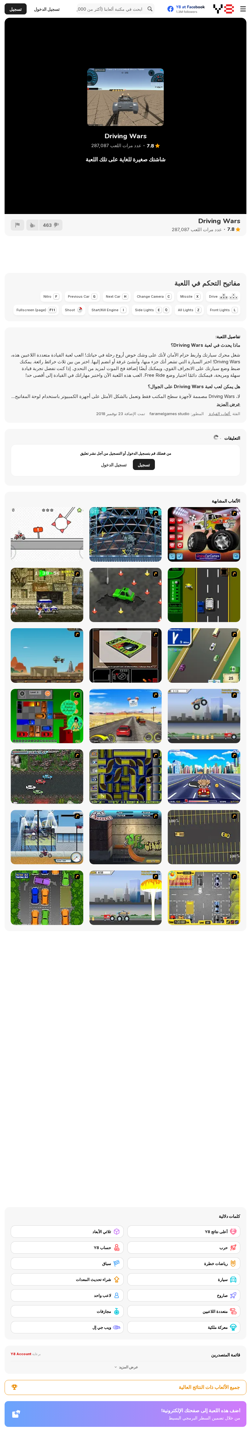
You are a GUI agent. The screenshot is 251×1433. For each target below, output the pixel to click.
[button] (228, 404)
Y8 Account (21, 1354)
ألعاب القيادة (219, 413)
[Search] (149, 8)
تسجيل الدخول (47, 9)
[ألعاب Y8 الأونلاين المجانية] (223, 8)
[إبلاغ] (17, 225)
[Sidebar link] (243, 9)
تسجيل (15, 9)
